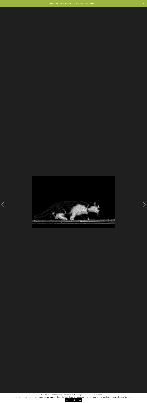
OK (67, 400)
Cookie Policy (76, 400)
